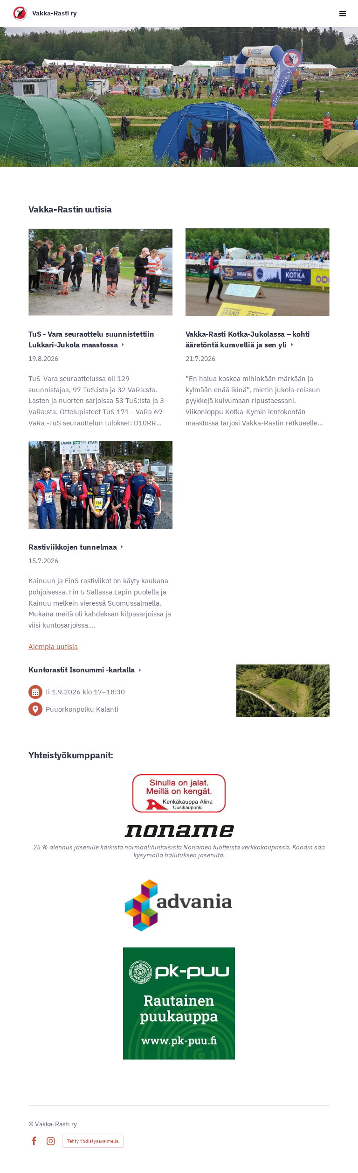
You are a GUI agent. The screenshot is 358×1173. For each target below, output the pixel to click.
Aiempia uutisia (53, 646)
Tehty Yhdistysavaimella (92, 1141)
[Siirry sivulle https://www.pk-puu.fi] (179, 1003)
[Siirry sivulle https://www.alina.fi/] (179, 793)
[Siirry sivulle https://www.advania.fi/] (179, 906)
